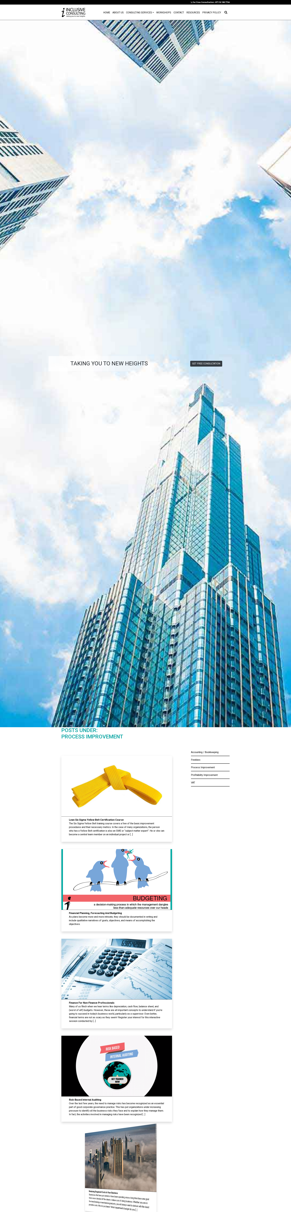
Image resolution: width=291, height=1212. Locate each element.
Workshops (163, 12)
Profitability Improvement (204, 775)
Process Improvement (203, 767)
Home (106, 12)
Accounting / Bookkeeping (205, 752)
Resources (193, 12)
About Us (118, 12)
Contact (179, 12)
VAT (193, 782)
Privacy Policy (211, 12)
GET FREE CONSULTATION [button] (206, 363)
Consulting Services (139, 12)
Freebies (195, 760)
